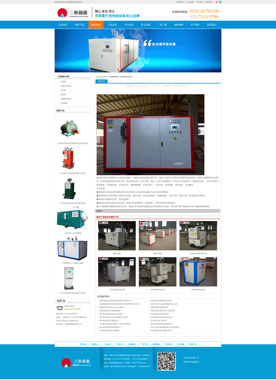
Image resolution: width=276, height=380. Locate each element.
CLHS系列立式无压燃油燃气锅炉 (72, 203)
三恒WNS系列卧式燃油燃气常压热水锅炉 (73, 143)
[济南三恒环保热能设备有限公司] (76, 368)
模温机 (63, 95)
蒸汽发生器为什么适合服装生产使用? (114, 317)
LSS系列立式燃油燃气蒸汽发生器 (73, 173)
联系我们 (209, 2)
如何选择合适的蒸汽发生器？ (162, 317)
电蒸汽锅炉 (117, 253)
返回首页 (180, 2)
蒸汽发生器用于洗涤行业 (109, 321)
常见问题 (145, 24)
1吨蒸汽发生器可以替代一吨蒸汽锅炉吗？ (116, 324)
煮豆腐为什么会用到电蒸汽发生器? (164, 304)
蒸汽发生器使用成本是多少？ (162, 324)
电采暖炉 (64, 103)
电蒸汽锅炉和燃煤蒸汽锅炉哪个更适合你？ (116, 301)
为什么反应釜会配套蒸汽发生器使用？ (165, 327)
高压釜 (63, 90)
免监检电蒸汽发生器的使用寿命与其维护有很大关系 (119, 304)
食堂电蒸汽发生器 (158, 290)
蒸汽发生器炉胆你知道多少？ (111, 327)
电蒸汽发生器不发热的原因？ (111, 311)
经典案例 (132, 344)
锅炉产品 (79, 24)
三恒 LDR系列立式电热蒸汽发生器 (73, 293)
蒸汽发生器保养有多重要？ (110, 330)
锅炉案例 (96, 24)
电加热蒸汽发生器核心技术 (161, 330)
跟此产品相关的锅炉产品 (107, 217)
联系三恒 (193, 344)
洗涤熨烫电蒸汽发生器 (198, 253)
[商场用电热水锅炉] (198, 286)
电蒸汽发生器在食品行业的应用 (163, 311)
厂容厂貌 (162, 24)
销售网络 (178, 24)
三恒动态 (112, 24)
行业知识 (129, 24)
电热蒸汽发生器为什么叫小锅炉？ (112, 307)
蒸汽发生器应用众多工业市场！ (112, 314)
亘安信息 (145, 355)
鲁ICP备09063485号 (118, 366)
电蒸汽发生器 (66, 86)
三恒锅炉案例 (113, 77)
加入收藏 (190, 2)
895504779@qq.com (70, 321)
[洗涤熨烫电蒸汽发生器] (198, 250)
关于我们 (199, 2)
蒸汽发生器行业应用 (158, 321)
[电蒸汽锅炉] (117, 250)
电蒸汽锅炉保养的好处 (159, 307)
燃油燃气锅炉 (66, 99)
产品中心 (119, 344)
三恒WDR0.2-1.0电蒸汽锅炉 (73, 263)
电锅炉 (63, 82)
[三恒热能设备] (138, 72)
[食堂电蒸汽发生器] (158, 286)
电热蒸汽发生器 (126, 77)
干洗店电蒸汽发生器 (117, 290)
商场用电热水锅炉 (198, 290)
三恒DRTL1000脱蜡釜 (72, 233)
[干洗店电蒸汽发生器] (117, 286)
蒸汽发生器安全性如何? (160, 314)
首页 (105, 77)
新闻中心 (95, 344)
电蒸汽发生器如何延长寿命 (161, 301)
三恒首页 (63, 24)
